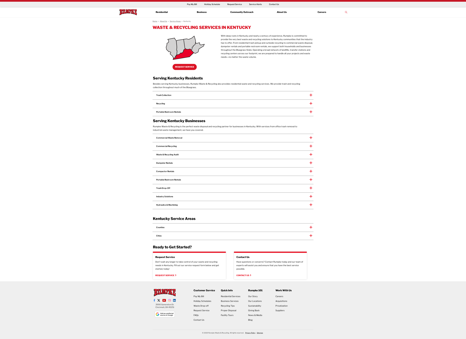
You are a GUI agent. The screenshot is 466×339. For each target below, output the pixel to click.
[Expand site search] (346, 12)
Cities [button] (159, 236)
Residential (162, 12)
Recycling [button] (160, 103)
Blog (250, 320)
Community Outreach (241, 12)
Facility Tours (227, 315)
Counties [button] (160, 227)
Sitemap (260, 333)
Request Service (234, 4)
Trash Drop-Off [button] (163, 188)
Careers (322, 12)
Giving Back (254, 310)
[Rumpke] (128, 12)
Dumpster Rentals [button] (164, 163)
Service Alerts (255, 4)
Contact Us (274, 4)
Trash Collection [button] (163, 95)
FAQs (196, 315)
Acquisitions (281, 301)
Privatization (281, 306)
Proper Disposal (228, 310)
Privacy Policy (250, 333)
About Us (282, 12)
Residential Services (230, 296)
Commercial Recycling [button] (166, 146)
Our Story (253, 296)
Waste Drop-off (201, 306)
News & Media (255, 315)
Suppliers (280, 310)
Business (202, 12)
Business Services (230, 301)
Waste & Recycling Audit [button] (167, 154)
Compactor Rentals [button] (165, 171)
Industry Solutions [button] (164, 196)
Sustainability (254, 306)
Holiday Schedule (212, 4)
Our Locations (255, 301)
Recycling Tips (228, 306)
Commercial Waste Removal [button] (169, 138)
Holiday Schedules (202, 301)
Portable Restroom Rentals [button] (168, 112)
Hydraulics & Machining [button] (167, 205)
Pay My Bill (192, 4)
